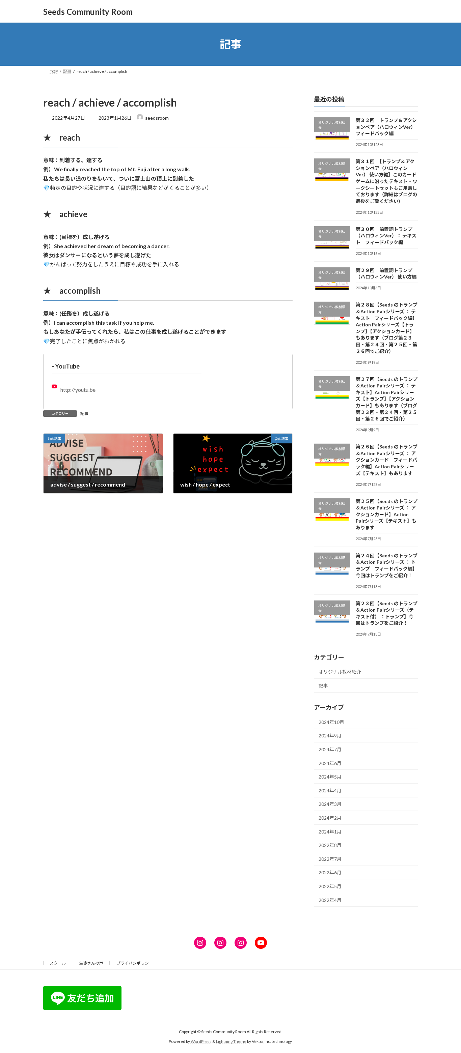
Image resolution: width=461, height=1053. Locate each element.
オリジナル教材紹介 (340, 672)
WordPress (201, 1041)
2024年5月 (330, 777)
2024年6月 (330, 763)
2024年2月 (330, 818)
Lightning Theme (231, 1041)
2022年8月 (330, 845)
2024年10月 (331, 722)
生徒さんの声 (91, 963)
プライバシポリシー (134, 963)
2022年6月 (330, 873)
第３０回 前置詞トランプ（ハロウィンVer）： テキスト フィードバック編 (386, 235)
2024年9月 (330, 736)
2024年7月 (330, 749)
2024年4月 (330, 790)
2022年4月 (330, 900)
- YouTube (66, 366)
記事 (84, 413)
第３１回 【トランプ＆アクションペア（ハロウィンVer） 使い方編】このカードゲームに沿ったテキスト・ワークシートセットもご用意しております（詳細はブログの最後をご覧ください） (386, 181)
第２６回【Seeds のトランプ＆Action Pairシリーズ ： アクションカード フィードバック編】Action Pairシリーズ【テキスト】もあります (386, 460)
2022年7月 (330, 859)
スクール (58, 963)
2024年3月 (330, 804)
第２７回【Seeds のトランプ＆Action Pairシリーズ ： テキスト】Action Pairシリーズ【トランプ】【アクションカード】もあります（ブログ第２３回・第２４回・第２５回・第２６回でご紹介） (386, 399)
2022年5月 (330, 886)
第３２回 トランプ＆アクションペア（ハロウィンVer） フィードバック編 (386, 126)
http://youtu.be (78, 389)
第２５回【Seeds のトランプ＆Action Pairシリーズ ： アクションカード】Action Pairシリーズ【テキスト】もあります (386, 514)
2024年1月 (330, 832)
